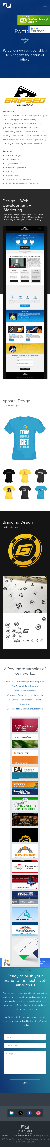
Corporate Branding (16, 695)
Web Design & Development (31, 681)
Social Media (36, 695)
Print (38, 699)
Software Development (25, 690)
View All (9, 681)
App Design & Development (25, 686)
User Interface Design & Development (25, 708)
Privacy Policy (41, 1135)
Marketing (25, 704)
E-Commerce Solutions (20, 699)
